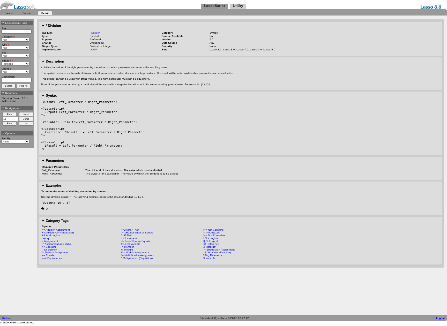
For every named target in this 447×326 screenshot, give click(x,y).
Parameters (52, 161)
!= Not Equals (211, 232)
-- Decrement (49, 249)
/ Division (51, 26)
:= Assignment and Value (57, 243)
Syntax (49, 95)
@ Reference (211, 243)
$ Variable (209, 258)
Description (52, 61)
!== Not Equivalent (214, 235)
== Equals (48, 255)
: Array (45, 238)
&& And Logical (51, 235)
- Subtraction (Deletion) (217, 252)
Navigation (10, 108)
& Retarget (209, 246)
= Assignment (50, 241)
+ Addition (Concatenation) (58, 232)
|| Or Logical (210, 241)
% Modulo (127, 249)
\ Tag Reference (212, 255)
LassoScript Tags (14, 22)
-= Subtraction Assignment (219, 249)
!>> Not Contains (213, 229)
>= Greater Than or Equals (137, 232)
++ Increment (129, 238)
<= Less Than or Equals (135, 241)
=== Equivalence (52, 258)
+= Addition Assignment (56, 229)
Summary (9, 93)
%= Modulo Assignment (135, 252)
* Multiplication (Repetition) (137, 258)
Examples (51, 185)
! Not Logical (210, 238)
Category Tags (55, 221)
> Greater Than (130, 229)
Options (8, 133)
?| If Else (126, 235)
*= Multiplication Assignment (137, 255)
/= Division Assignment (55, 252)
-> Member (127, 246)
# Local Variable (130, 243)
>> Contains (49, 246)
